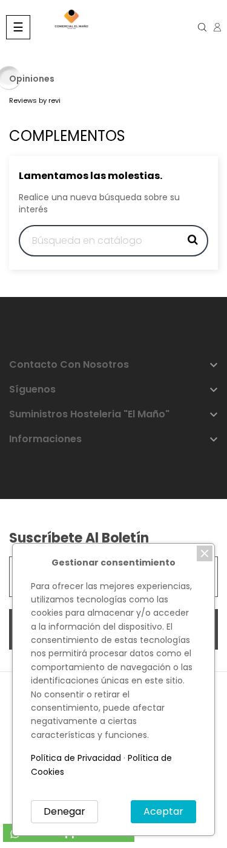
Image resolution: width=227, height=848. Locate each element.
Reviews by (35, 100)
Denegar (64, 811)
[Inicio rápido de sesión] (213, 27)
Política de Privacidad (76, 758)
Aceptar (163, 811)
